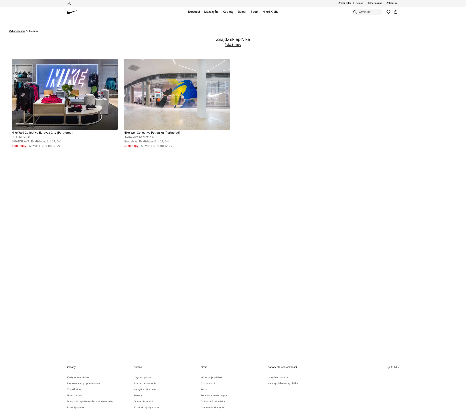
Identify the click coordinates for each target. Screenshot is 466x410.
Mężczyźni (211, 11)
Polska (395, 367)
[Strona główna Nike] (72, 12)
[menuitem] (364, 3)
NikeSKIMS (270, 11)
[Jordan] (69, 3)
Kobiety (228, 11)
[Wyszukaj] (355, 12)
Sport (254, 11)
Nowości (194, 11)
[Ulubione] (388, 12)
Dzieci (242, 11)
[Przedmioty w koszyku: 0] (395, 12)
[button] (65, 103)
